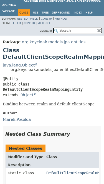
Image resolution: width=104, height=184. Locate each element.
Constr (46, 18)
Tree (45, 12)
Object (27, 95)
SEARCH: (46, 30)
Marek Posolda (17, 119)
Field (34, 18)
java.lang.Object (19, 65)
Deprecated (61, 12)
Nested (22, 18)
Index (77, 12)
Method (61, 18)
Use (35, 12)
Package (8, 11)
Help (89, 12)
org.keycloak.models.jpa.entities (53, 42)
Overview (9, 4)
